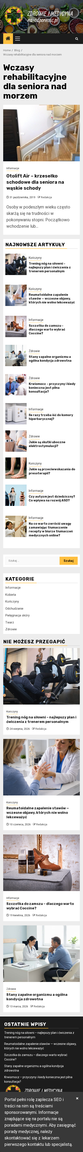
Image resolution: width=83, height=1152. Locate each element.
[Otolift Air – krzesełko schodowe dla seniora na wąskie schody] (41, 133)
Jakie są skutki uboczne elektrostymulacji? (47, 444)
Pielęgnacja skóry (17, 615)
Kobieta (10, 595)
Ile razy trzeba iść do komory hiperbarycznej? (51, 417)
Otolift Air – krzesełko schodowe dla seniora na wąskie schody (35, 182)
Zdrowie (34, 351)
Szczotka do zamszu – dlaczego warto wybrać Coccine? (47, 329)
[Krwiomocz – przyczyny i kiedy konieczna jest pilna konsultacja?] (16, 384)
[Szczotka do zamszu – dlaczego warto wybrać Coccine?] (16, 326)
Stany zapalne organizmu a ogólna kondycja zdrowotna (50, 359)
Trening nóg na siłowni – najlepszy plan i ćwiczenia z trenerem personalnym (50, 267)
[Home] (8, 39)
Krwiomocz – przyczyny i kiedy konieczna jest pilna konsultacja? (52, 387)
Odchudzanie (14, 608)
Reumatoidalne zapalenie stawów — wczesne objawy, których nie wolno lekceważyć (52, 298)
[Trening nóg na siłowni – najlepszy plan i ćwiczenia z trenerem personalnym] (16, 264)
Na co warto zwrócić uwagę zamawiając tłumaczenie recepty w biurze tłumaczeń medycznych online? (51, 529)
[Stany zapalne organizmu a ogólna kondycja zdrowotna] (16, 355)
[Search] (76, 39)
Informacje (12, 168)
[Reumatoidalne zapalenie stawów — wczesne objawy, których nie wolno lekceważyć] (16, 295)
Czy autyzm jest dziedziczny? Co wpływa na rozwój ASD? (52, 498)
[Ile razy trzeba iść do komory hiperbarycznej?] (16, 413)
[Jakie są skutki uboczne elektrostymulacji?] (16, 441)
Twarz (9, 622)
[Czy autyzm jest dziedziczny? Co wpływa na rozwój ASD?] (16, 495)
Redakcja (46, 197)
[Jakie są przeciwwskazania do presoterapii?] (16, 468)
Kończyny (35, 257)
